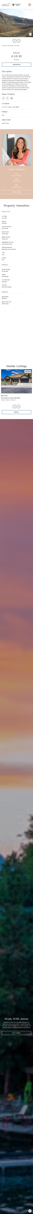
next (18, 41)
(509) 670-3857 (16, 181)
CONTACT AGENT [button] (16, 192)
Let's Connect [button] (16, 1033)
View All (16, 412)
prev (14, 41)
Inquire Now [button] (16, 64)
